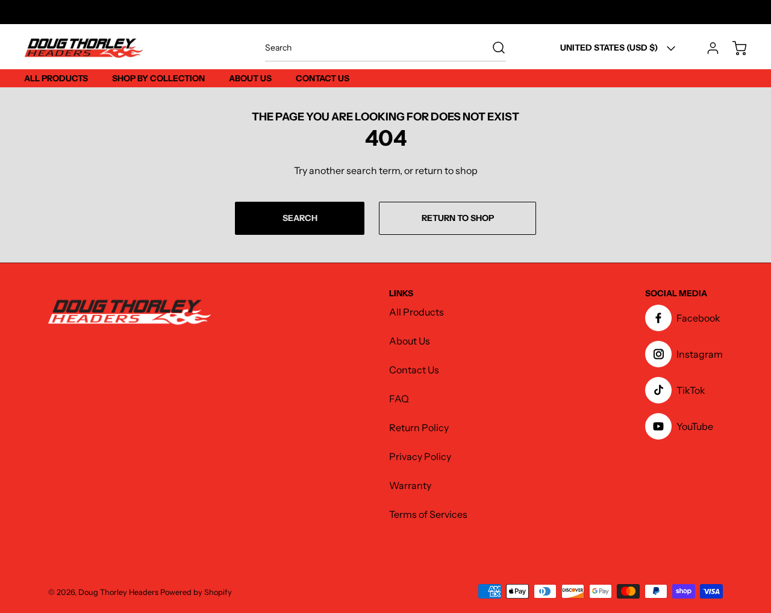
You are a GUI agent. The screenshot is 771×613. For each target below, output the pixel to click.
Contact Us (414, 370)
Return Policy (419, 428)
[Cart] (733, 48)
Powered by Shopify (196, 592)
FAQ (399, 399)
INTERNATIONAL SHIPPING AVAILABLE (385, 12)
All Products (416, 312)
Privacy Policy (420, 456)
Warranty (410, 485)
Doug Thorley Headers (118, 592)
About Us (409, 341)
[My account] (707, 48)
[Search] (492, 47)
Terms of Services (428, 514)
